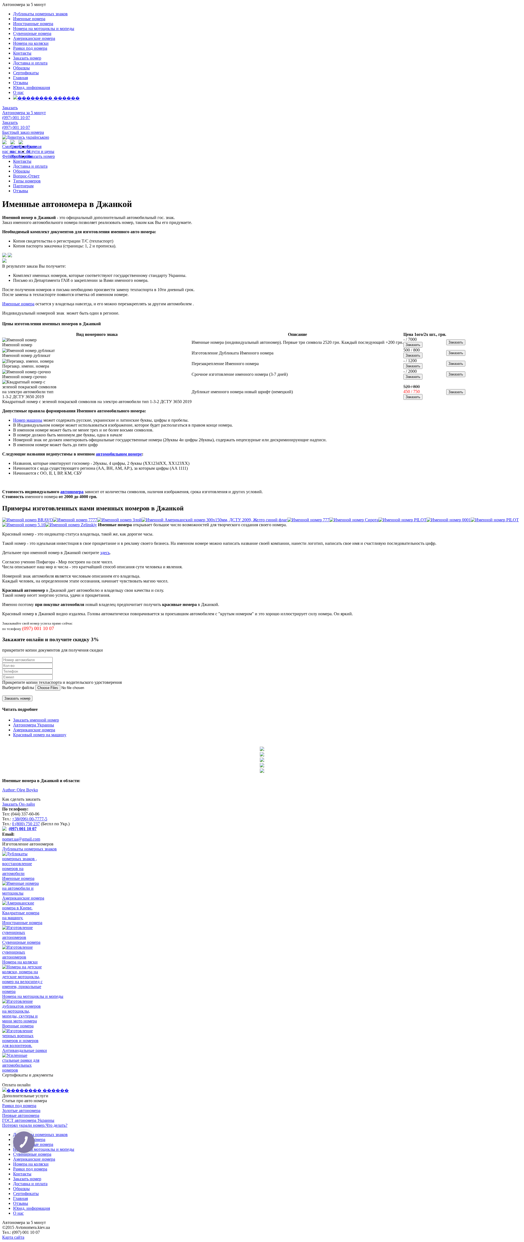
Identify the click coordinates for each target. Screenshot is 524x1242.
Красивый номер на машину (39, 734)
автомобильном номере (119, 454)
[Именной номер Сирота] (354, 520)
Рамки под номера (30, 48)
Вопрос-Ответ (26, 176)
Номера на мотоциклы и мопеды (43, 28)
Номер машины (27, 420)
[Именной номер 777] (308, 520)
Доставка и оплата (30, 63)
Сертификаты (26, 72)
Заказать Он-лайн (18, 804)
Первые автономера (20, 1115)
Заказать (10, 107)
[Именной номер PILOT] (403, 520)
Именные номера (29, 18)
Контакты (22, 53)
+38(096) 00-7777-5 (29, 819)
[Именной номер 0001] (449, 520)
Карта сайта (13, 1237)
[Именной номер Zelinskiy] (71, 524)
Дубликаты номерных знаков (40, 13)
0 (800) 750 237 (26, 823)
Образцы (21, 68)
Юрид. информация (31, 87)
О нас (18, 92)
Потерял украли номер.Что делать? (34, 1125)
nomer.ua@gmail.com (21, 839)
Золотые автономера (21, 1110)
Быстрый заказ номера (23, 132)
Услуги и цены (40, 151)
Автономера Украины (33, 725)
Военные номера (18, 1026)
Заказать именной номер (36, 720)
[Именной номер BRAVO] (27, 520)
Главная (20, 77)
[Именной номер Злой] (119, 520)
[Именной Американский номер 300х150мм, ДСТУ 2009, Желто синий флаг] (214, 520)
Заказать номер (27, 58)
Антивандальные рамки (24, 1050)
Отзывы (20, 82)
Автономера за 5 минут (24, 112)
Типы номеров (27, 181)
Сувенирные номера (32, 33)
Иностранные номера (33, 23)
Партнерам (23, 186)
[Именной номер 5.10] (23, 524)
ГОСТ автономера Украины (28, 1120)
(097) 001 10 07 (16, 117)
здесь (105, 552)
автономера (72, 491)
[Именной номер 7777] (75, 520)
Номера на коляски (31, 43)
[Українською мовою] (25, 137)
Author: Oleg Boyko (20, 790)
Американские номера (34, 38)
